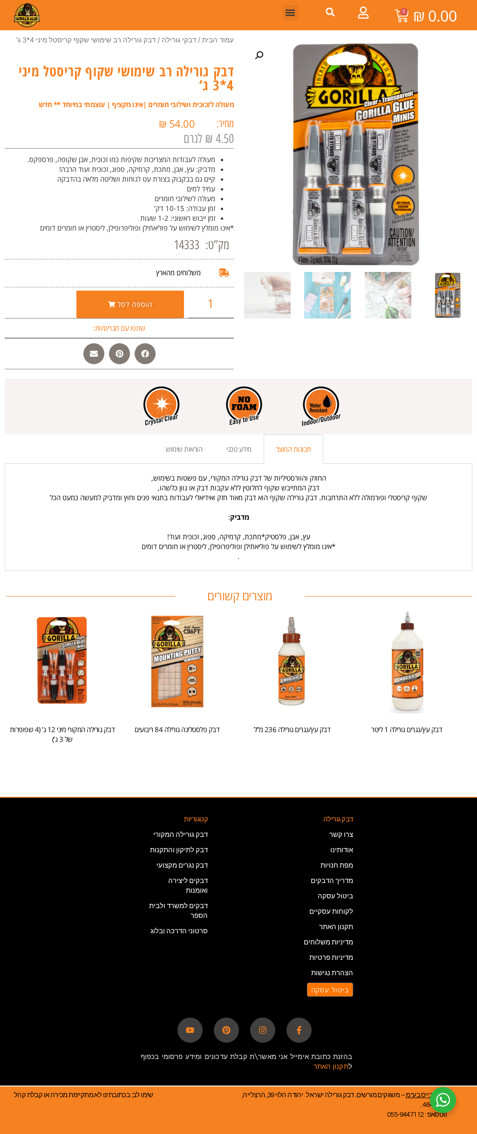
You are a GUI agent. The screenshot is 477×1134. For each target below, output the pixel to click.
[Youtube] (190, 1030)
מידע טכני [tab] (239, 449)
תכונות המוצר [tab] (293, 449)
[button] (330, 12)
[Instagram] (262, 1030)
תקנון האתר (330, 1066)
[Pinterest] (226, 1030)
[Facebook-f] (299, 1030)
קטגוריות (196, 819)
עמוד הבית (218, 40)
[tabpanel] (238, 517)
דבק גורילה (338, 819)
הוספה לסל (406, 754)
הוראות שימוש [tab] (184, 449)
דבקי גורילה (179, 40)
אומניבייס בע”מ (426, 1095)
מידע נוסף (177, 754)
